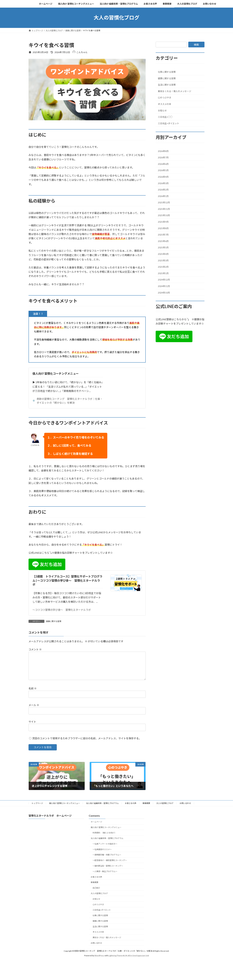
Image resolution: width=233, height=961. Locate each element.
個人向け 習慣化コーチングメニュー (55, 373)
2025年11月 (164, 208)
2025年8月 (163, 228)
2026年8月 (163, 151)
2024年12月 (164, 279)
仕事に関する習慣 (167, 72)
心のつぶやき (164, 97)
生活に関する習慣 (167, 84)
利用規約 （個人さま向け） (104, 833)
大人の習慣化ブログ (164, 803)
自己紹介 (96, 888)
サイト (32, 721)
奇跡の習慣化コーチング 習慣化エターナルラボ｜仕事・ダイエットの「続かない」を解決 (70, 400)
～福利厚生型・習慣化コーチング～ (108, 866)
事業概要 (146, 803)
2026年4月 (163, 176)
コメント (35, 649)
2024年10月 (164, 292)
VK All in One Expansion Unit (137, 955)
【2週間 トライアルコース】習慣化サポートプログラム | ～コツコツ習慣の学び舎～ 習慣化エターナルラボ (67, 580)
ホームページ (96, 822)
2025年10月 (164, 215)
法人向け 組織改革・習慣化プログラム (102, 803)
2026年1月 (163, 196)
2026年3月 (163, 183)
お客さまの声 (130, 803)
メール (34, 704)
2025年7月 (163, 234)
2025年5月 (163, 247)
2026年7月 (163, 157)
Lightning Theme (116, 955)
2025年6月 (163, 241)
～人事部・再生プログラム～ (105, 871)
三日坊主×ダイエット (168, 123)
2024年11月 (164, 286)
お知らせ (162, 110)
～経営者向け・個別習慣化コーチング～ (110, 860)
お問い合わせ (185, 803)
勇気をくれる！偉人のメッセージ (174, 91)
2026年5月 (163, 170)
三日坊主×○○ (165, 117)
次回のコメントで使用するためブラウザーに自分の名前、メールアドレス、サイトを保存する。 (86, 738)
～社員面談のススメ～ (102, 849)
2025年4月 (163, 254)
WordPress (99, 955)
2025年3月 (163, 260)
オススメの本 (164, 104)
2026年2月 (163, 189)
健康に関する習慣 (53, 621)
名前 (33, 688)
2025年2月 (163, 266)
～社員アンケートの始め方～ (105, 844)
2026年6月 (163, 163)
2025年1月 (163, 273)
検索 (196, 44)
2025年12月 (164, 202)
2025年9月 (163, 221)
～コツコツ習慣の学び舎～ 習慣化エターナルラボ (61, 609)
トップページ (37, 803)
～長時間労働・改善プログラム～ (107, 855)
